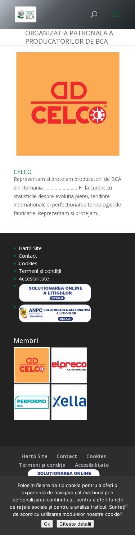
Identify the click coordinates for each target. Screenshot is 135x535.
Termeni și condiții (40, 271)
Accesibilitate (34, 278)
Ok (47, 524)
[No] (126, 505)
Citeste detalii (75, 524)
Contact (28, 255)
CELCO (23, 172)
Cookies (28, 263)
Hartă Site (30, 248)
